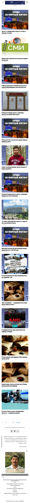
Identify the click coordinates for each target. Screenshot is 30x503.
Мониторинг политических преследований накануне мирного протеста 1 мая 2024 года (14, 249)
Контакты (15, 490)
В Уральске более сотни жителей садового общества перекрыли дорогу (14, 140)
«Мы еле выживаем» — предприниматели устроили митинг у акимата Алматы (14, 303)
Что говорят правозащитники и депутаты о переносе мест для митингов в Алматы (14, 222)
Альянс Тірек (15, 494)
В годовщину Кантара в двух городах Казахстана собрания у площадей (13, 330)
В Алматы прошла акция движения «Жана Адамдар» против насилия (14, 358)
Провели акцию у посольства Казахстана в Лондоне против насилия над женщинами (14, 385)
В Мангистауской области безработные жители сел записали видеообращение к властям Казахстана (14, 86)
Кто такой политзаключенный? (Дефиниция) (15, 488)
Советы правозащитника (15, 485)
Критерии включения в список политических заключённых (15, 493)
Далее (18, 422)
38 (13, 422)
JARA (15, 482)
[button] (27, 451)
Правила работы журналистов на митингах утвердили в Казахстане (15, 59)
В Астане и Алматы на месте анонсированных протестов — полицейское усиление (13, 412)
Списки (15, 487)
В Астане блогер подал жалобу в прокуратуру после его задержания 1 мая (14, 276)
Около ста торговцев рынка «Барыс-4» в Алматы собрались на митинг (14, 32)
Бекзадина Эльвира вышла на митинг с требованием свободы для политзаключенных (14, 195)
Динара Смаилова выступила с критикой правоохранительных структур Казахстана (15, 480)
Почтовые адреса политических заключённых (15, 483)
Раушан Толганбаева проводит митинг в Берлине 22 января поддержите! (14, 168)
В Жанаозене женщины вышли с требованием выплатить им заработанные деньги (13, 113)
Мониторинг (15, 491)
